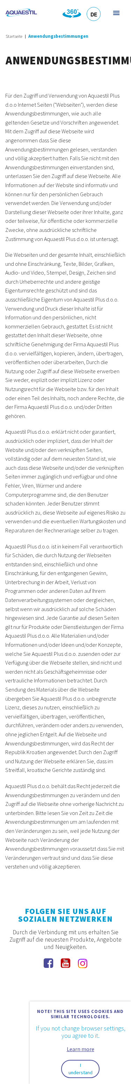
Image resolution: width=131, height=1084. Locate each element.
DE (93, 14)
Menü (115, 12)
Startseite (14, 36)
